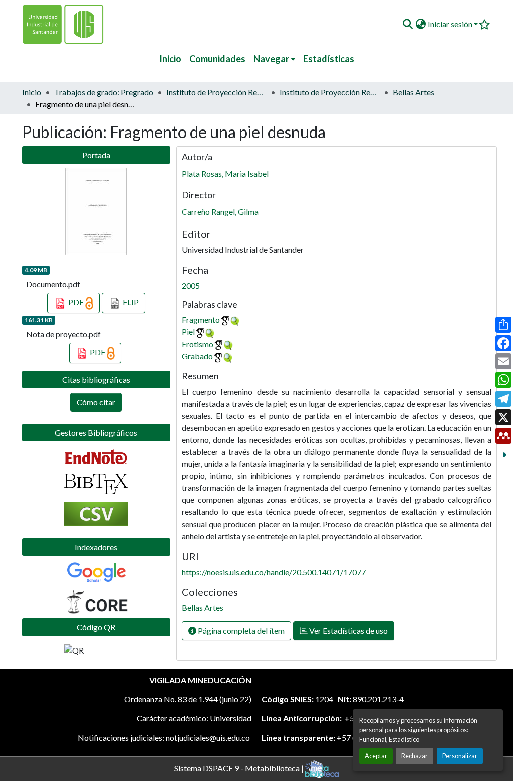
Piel (188, 331)
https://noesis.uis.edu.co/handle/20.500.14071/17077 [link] (274, 572)
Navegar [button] (271, 58)
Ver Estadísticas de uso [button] (348, 630)
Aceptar (376, 756)
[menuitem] (274, 59)
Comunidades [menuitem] (217, 58)
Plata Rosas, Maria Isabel (225, 173)
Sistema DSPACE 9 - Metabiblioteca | (239, 767)
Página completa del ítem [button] (240, 630)
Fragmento (201, 319)
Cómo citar (96, 402)
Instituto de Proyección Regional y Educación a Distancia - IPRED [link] (216, 92)
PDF (76, 302)
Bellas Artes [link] (413, 92)
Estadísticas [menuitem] (328, 58)
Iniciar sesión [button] (451, 24)
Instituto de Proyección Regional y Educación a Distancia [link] (330, 92)
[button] (407, 24)
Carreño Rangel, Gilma (220, 211)
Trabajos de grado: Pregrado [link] (103, 92)
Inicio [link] (31, 92)
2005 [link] (191, 285)
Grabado (197, 356)
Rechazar (414, 756)
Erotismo (197, 344)
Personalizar (459, 756)
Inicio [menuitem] (170, 58)
